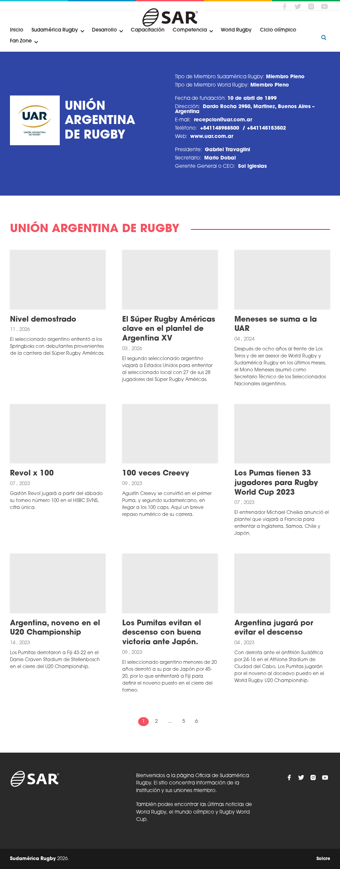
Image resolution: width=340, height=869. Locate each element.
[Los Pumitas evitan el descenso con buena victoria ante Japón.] (170, 583)
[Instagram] (311, 6)
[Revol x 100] (58, 434)
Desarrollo (104, 30)
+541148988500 (219, 128)
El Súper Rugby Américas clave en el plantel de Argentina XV (168, 329)
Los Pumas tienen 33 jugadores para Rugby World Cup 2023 (276, 483)
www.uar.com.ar (211, 136)
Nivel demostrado (43, 320)
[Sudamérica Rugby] (170, 17)
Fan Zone (21, 41)
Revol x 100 (32, 473)
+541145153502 (266, 128)
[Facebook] (284, 6)
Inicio (16, 30)
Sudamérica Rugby (55, 30)
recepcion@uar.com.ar (223, 120)
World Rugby (236, 30)
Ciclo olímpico (278, 30)
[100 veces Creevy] (170, 434)
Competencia (190, 30)
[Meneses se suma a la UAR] (282, 279)
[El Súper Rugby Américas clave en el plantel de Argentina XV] (170, 279)
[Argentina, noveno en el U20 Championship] (58, 583)
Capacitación (147, 30)
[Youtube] (324, 6)
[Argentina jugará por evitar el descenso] (282, 583)
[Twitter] (297, 6)
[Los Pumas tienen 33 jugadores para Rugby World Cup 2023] (282, 434)
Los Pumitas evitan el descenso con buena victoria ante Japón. (161, 633)
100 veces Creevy (155, 473)
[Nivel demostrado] (58, 279)
